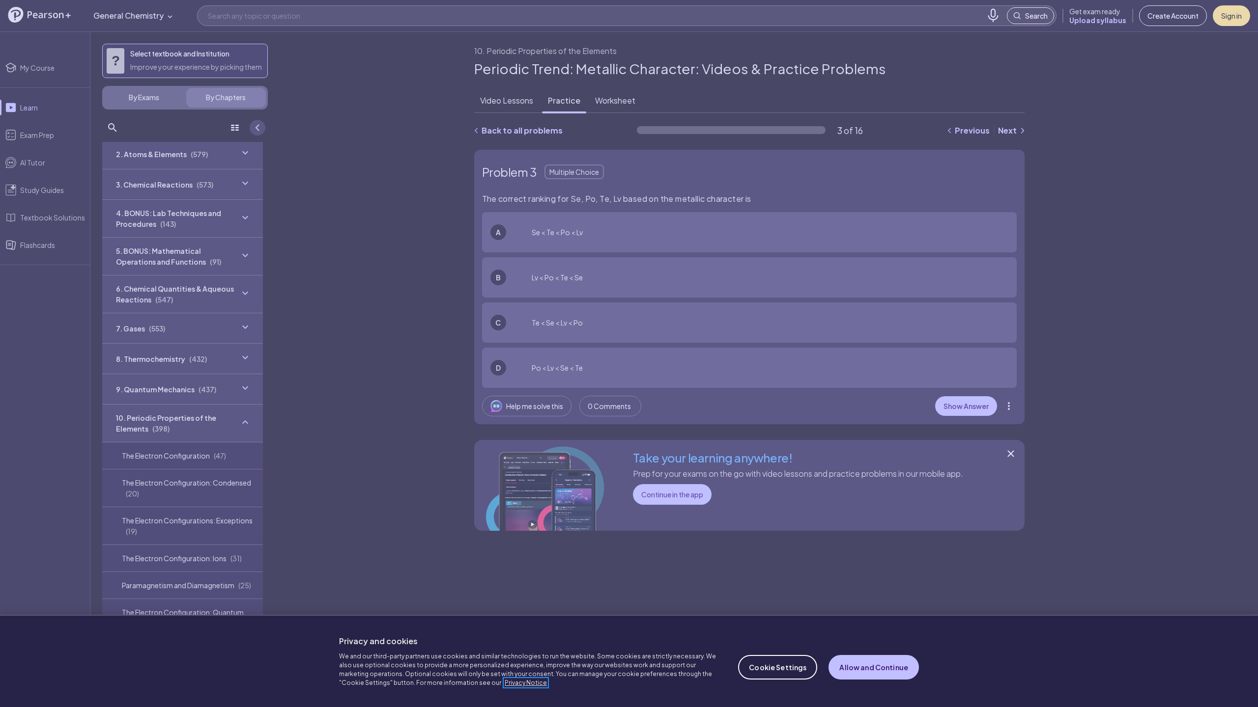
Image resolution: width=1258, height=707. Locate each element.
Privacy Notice (526, 682)
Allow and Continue (873, 667)
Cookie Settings (777, 667)
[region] (629, 661)
